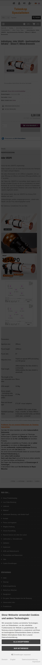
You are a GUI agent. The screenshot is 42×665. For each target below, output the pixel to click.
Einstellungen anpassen (22, 654)
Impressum (36, 662)
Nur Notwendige (21, 648)
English (12, 659)
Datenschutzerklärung (30, 659)
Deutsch (5, 659)
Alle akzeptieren (21, 642)
